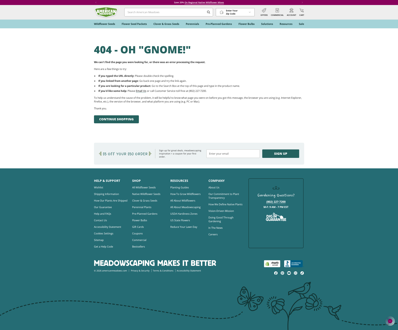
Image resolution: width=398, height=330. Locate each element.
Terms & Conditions (163, 270)
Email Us (141, 91)
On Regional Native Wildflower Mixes (204, 2)
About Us (213, 187)
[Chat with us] (390, 321)
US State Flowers (180, 220)
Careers (213, 234)
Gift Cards (138, 227)
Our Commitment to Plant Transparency (223, 196)
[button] (301, 12)
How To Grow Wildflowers (185, 194)
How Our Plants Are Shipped (110, 200)
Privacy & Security (140, 270)
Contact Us (100, 220)
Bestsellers (138, 246)
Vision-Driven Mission (221, 211)
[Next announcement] (302, 2)
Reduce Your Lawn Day (183, 227)
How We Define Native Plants (225, 204)
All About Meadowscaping (185, 207)
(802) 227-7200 (276, 202)
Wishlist (98, 187)
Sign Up (280, 153)
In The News (215, 228)
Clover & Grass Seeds (144, 200)
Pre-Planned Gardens (144, 213)
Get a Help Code (103, 246)
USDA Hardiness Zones (184, 213)
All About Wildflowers (182, 200)
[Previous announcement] (96, 2)
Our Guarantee (103, 207)
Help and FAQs (102, 213)
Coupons (137, 233)
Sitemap (99, 240)
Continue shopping (116, 119)
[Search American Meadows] (208, 12)
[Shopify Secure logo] (272, 263)
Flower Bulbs (139, 220)
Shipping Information (106, 194)
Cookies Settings (103, 233)
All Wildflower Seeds (144, 187)
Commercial (139, 240)
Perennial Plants (141, 207)
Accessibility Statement (107, 227)
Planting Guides (179, 187)
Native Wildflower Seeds (146, 194)
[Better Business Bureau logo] (294, 263)
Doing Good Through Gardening (220, 219)
